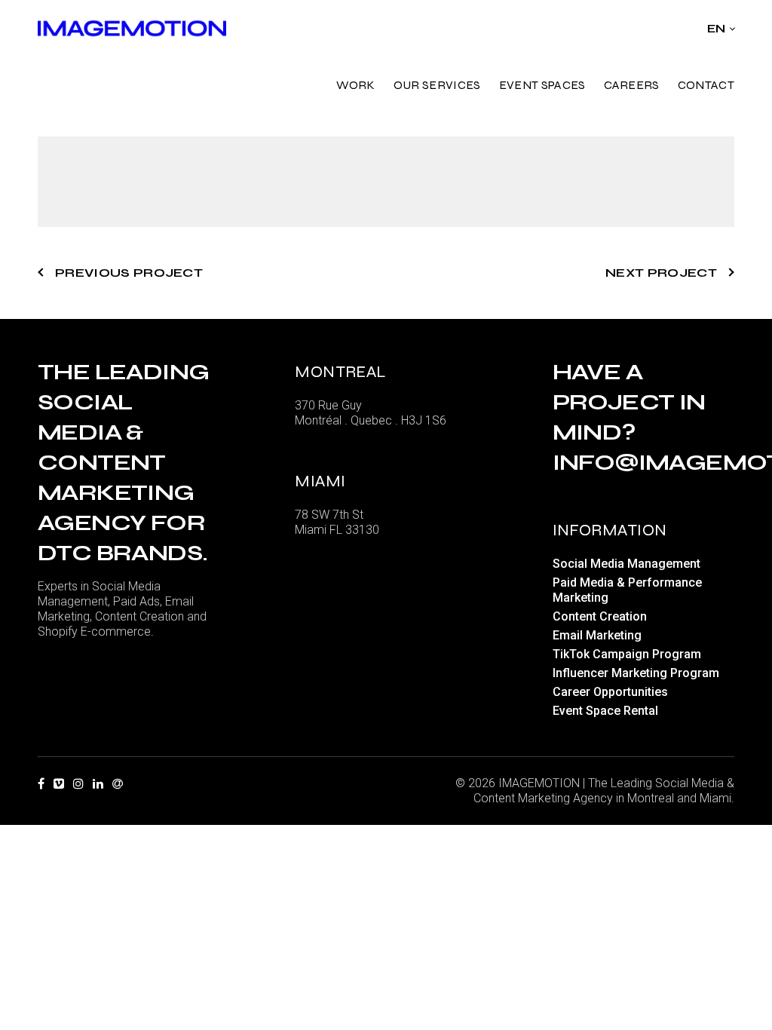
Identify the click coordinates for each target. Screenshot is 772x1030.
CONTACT (706, 85)
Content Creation (600, 616)
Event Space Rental (605, 711)
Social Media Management (626, 563)
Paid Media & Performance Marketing (627, 590)
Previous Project (129, 272)
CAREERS (632, 85)
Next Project (661, 272)
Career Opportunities (610, 692)
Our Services (437, 85)
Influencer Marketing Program (636, 673)
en (716, 28)
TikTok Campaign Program (627, 654)
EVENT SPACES (542, 85)
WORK (355, 85)
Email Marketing (597, 635)
